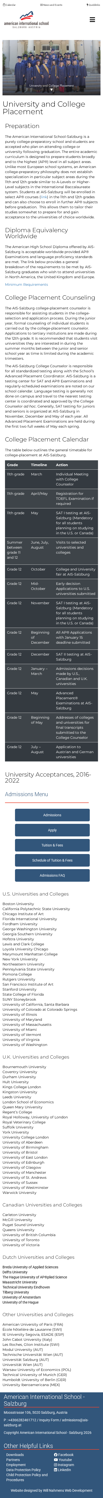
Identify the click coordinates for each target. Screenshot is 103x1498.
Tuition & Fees (52, 845)
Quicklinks (94, 5)
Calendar (10, 5)
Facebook (66, 1455)
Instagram (65, 1465)
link (44, 197)
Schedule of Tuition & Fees (52, 860)
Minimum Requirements (26, 284)
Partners (13, 1460)
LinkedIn (64, 1470)
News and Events (52, 5)
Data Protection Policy (23, 1470)
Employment (16, 1465)
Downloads (15, 1455)
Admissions (52, 815)
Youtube (65, 1460)
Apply (52, 830)
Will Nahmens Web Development (67, 1490)
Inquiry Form (49, 1420)
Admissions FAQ (52, 875)
